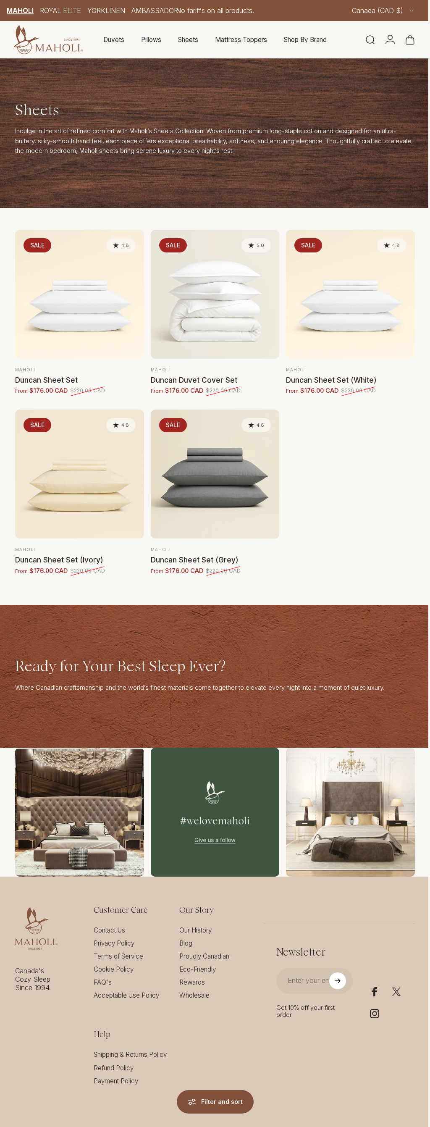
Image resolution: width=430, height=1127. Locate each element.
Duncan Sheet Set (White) (327, 377)
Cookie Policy (114, 963)
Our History (195, 924)
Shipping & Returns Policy (130, 1048)
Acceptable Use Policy (126, 989)
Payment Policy (116, 1075)
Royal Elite (60, 10)
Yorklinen (106, 10)
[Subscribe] (332, 974)
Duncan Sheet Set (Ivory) (59, 555)
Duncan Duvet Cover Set (192, 377)
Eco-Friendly (197, 963)
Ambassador (154, 10)
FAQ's (103, 976)
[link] (78, 806)
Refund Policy (114, 1062)
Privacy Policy (114, 937)
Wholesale (194, 989)
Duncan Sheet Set (46, 377)
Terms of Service (118, 950)
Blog (185, 937)
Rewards (192, 976)
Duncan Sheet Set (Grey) (192, 555)
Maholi (20, 10)
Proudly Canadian (204, 950)
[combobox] (383, 10)
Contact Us (109, 924)
